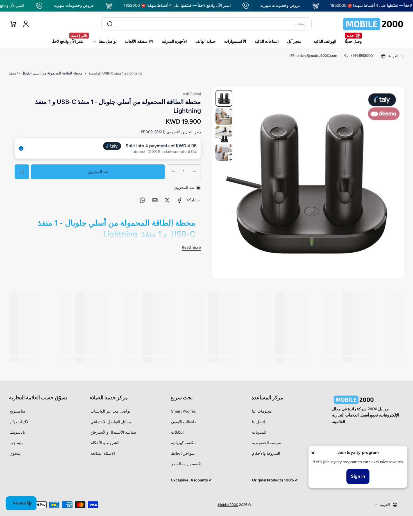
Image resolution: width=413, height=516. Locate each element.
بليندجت (16, 442)
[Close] (312, 453)
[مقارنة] (22, 171)
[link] (179, 200)
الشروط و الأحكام (104, 442)
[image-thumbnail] (223, 98)
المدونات (259, 432)
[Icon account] (25, 24)
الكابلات (177, 432)
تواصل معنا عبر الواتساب (110, 411)
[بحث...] (109, 23)
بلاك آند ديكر (20, 422)
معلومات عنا (262, 411)
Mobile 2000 (228, 505)
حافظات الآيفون (184, 422)
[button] (13, 24)
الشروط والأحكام (266, 453)
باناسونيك (17, 432)
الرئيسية (94, 73)
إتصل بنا (258, 422)
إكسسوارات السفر (186, 463)
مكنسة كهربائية (183, 442)
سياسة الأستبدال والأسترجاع (113, 432)
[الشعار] (373, 24)
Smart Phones (183, 411)
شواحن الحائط (183, 453)
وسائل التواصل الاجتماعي (111, 422)
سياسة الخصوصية (266, 442)
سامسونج (17, 411)
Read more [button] (191, 247)
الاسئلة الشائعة (102, 453)
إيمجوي (16, 453)
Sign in (358, 476)
